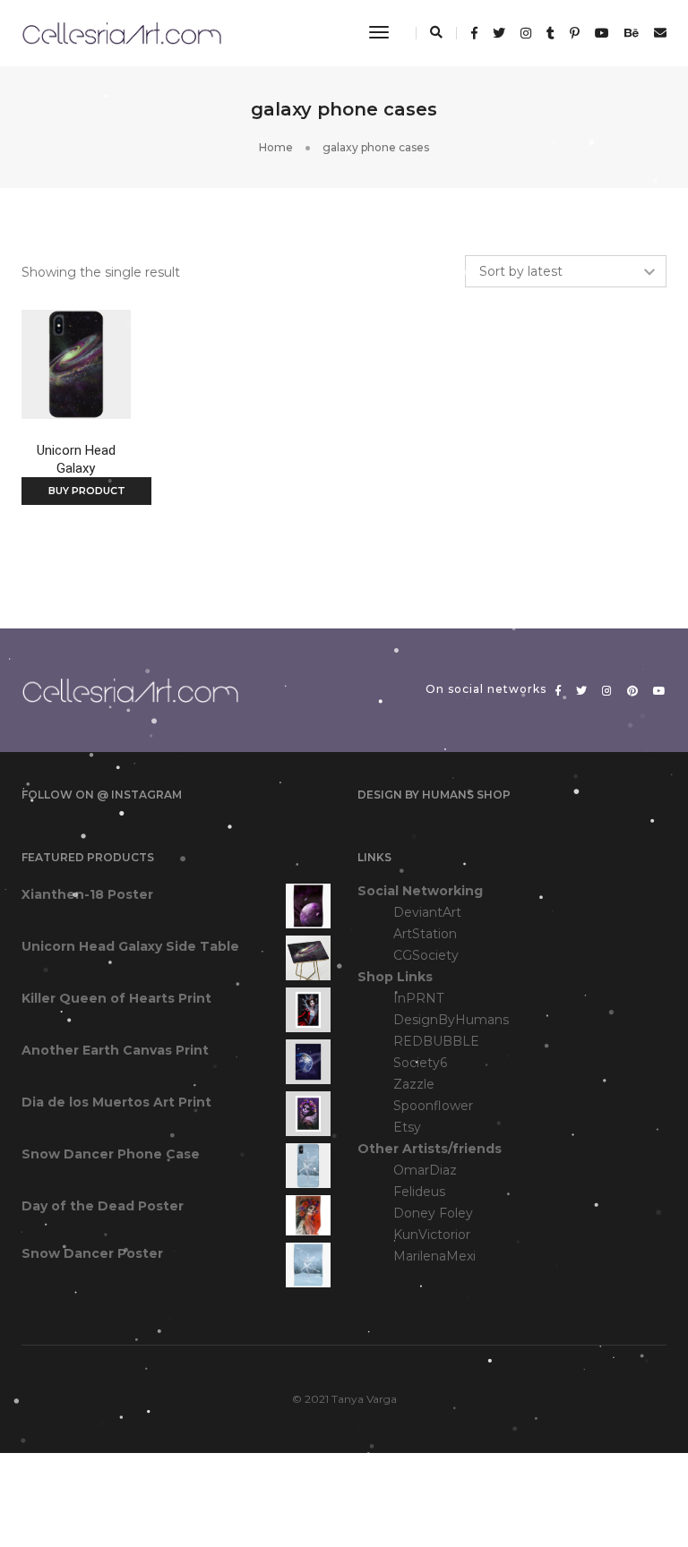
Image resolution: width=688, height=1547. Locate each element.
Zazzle (413, 1084)
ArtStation (425, 934)
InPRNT (418, 998)
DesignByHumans (451, 1020)
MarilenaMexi (434, 1256)
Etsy (407, 1127)
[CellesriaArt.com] (121, 32)
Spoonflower (433, 1106)
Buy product (86, 490)
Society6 (420, 1063)
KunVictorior (431, 1234)
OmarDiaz (425, 1170)
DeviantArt (427, 912)
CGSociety (426, 955)
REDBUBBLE (436, 1041)
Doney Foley (433, 1213)
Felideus (419, 1192)
